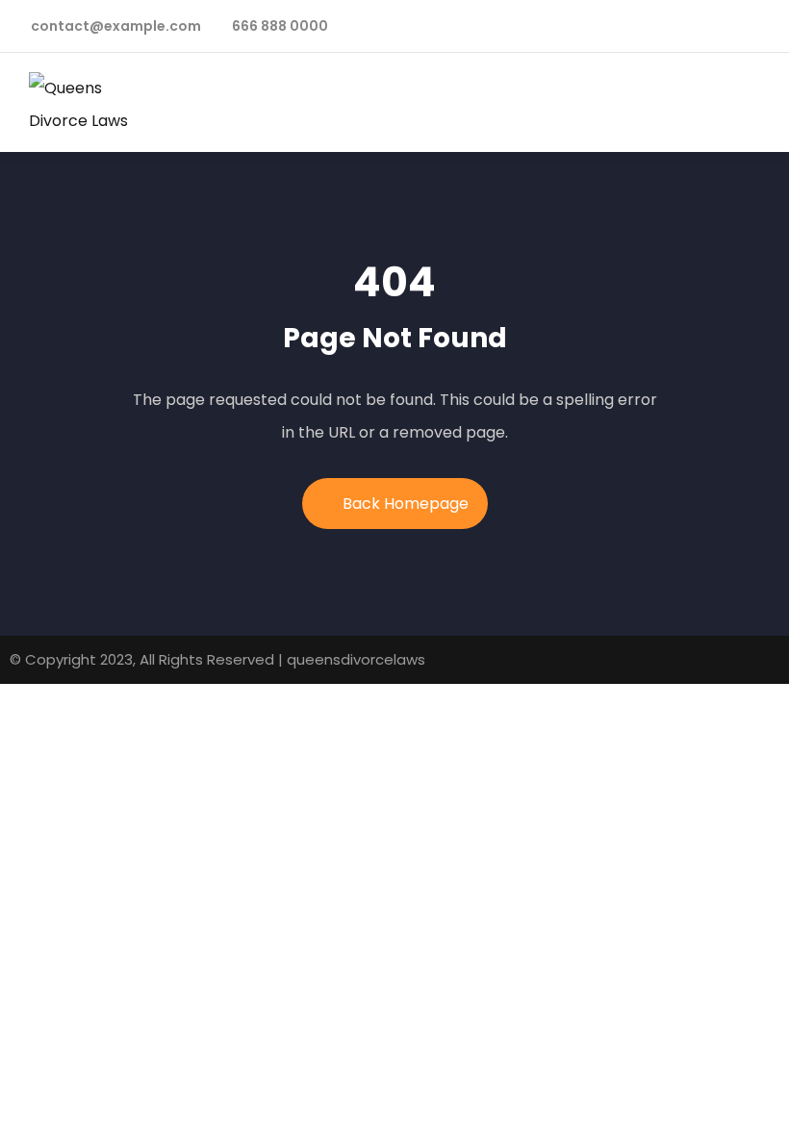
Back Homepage (406, 503)
